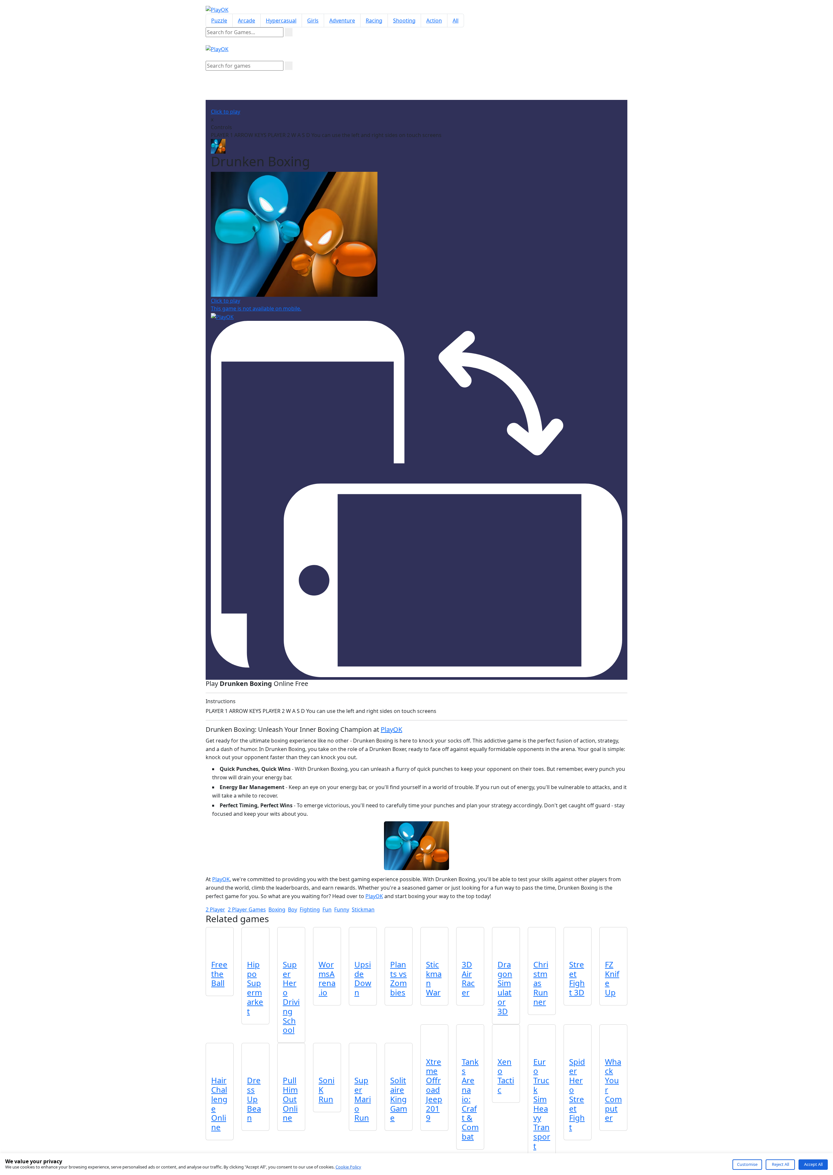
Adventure (342, 20)
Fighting (310, 909)
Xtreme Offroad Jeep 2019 (434, 1089)
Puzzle (219, 20)
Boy (292, 909)
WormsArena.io (327, 978)
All (455, 20)
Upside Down (362, 978)
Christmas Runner (540, 983)
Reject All (780, 1164)
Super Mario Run (362, 1099)
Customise (747, 1164)
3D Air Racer (468, 978)
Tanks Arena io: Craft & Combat (470, 1099)
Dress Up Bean (254, 1099)
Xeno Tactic (506, 1075)
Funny (341, 909)
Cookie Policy (348, 1167)
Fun (327, 909)
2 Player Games (247, 909)
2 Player (215, 909)
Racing (374, 20)
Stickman (363, 909)
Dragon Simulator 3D (505, 988)
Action (434, 20)
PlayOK (391, 729)
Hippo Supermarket (255, 988)
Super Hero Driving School (291, 997)
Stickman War (434, 978)
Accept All (813, 1164)
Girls (313, 20)
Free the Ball (219, 974)
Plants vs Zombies (398, 978)
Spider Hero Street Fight (577, 1094)
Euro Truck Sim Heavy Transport (541, 1103)
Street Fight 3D (577, 978)
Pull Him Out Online (290, 1099)
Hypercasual (281, 20)
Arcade (246, 20)
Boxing (276, 909)
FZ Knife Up (612, 978)
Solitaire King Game (398, 1099)
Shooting (404, 20)
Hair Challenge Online (219, 1103)
